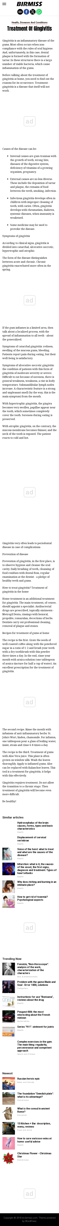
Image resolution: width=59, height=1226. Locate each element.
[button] (4, 4)
